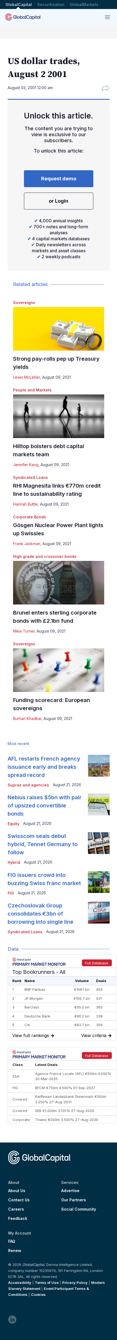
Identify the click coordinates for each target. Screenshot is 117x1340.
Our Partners (73, 1200)
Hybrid (14, 862)
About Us (16, 1191)
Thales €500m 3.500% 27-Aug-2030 (66, 1119)
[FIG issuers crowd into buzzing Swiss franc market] (99, 882)
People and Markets (32, 390)
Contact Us (19, 1200)
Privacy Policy (75, 1282)
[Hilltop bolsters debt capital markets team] (58, 416)
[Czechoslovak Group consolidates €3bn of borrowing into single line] (99, 912)
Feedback (17, 1218)
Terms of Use (47, 1282)
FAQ (11, 1241)
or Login (58, 201)
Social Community (78, 1209)
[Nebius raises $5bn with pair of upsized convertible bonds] (99, 804)
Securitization (50, 4)
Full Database (96, 963)
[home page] (23, 17)
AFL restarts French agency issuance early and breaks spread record (44, 766)
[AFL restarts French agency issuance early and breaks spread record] (99, 766)
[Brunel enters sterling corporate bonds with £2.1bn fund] (58, 582)
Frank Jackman (26, 543)
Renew (14, 1251)
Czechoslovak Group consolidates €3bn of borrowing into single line (40, 913)
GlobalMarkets (84, 4)
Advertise (70, 1191)
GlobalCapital (18, 4)
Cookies (38, 1294)
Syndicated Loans (30, 477)
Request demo (58, 178)
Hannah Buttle (25, 504)
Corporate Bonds (29, 517)
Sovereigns (24, 302)
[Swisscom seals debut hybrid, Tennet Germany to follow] (99, 843)
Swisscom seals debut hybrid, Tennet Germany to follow (43, 844)
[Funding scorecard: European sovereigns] (58, 670)
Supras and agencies (28, 785)
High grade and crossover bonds (44, 556)
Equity (13, 823)
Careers (16, 1209)
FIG (11, 893)
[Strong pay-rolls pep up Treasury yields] (58, 329)
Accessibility (19, 1282)
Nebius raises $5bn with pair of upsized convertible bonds (45, 805)
